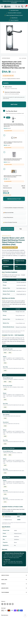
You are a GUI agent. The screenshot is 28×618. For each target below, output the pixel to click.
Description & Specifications (7, 228)
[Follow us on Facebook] (2, 604)
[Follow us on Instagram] (7, 604)
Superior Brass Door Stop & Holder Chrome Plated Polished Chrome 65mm (12, 176)
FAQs (21, 228)
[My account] (19, 6)
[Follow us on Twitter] (5, 604)
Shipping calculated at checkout (13, 78)
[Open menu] (2, 6)
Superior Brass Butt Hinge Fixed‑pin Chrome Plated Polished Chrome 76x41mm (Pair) (13, 159)
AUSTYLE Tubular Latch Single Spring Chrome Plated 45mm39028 (13, 142)
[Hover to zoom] (14, 37)
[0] (25, 6)
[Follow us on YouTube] (13, 604)
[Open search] (16, 6)
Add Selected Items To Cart (14, 198)
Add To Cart (14, 104)
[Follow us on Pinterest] (10, 604)
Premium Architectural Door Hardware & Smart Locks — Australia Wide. (14, 2)
